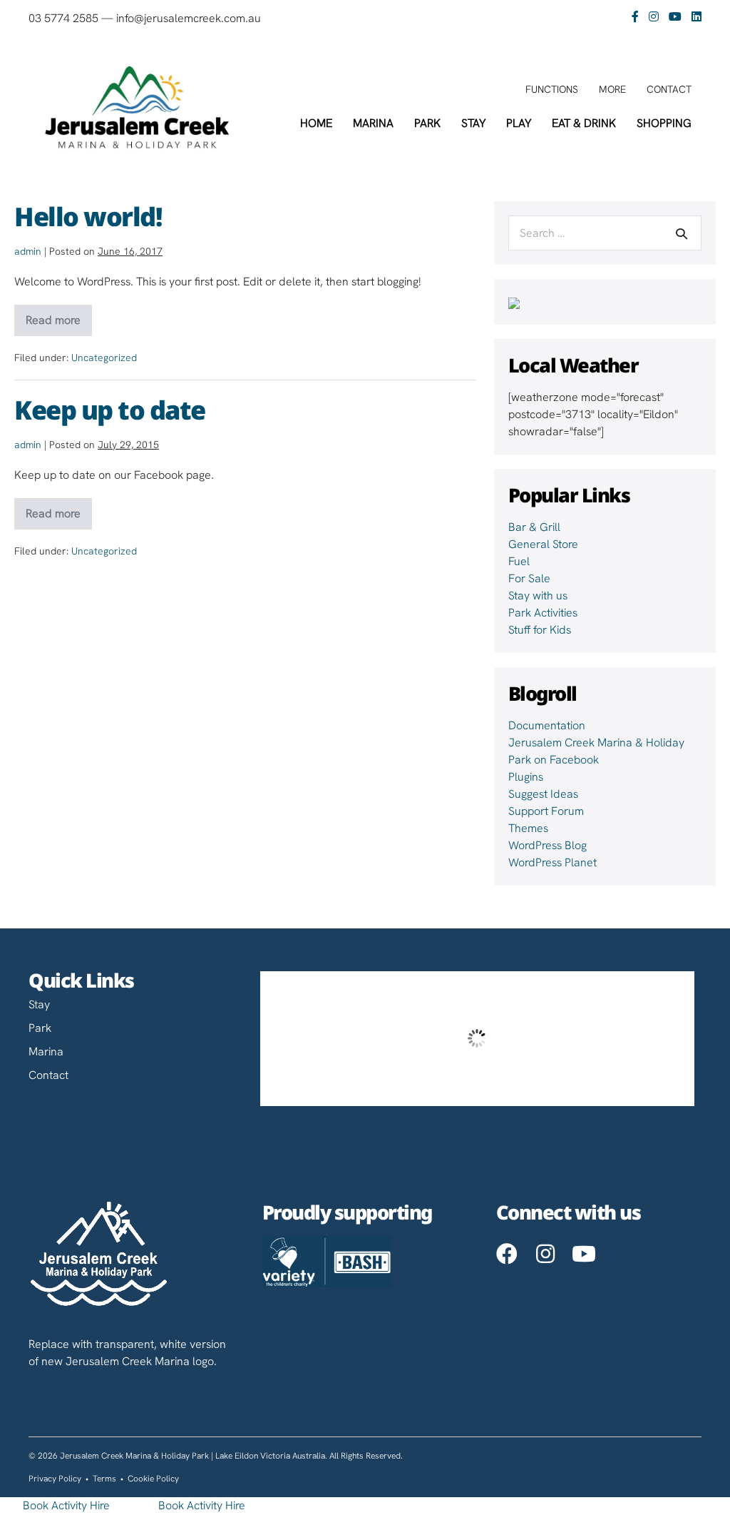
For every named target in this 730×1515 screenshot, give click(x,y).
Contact (669, 89)
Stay (473, 123)
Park (427, 123)
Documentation (546, 725)
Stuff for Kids (539, 629)
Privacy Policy (55, 1478)
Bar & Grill (534, 527)
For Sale (529, 578)
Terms (104, 1478)
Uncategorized (104, 357)
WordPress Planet (552, 862)
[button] (507, 1254)
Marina (373, 123)
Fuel (519, 561)
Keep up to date (109, 408)
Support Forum (546, 811)
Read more (55, 324)
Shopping (664, 123)
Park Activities (542, 612)
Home (316, 123)
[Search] (681, 233)
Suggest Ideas (543, 793)
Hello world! (87, 214)
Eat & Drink (584, 123)
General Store (543, 544)
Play (518, 123)
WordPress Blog (547, 845)
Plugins (525, 776)
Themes (528, 828)
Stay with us (537, 595)
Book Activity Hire (66, 1505)
